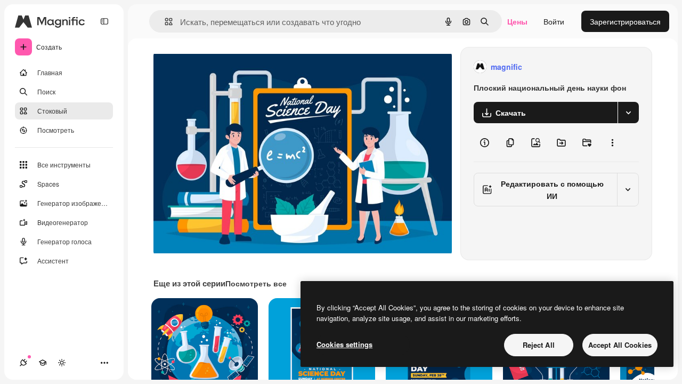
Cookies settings (344, 344)
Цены (517, 21)
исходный (225, 67)
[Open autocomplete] (164, 22)
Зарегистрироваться (625, 21)
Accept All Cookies (620, 345)
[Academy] (42, 362)
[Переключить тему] (61, 362)
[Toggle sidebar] (104, 21)
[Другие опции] (612, 142)
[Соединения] (23, 362)
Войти (553, 21)
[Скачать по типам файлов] (628, 112)
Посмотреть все (256, 283)
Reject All (539, 345)
